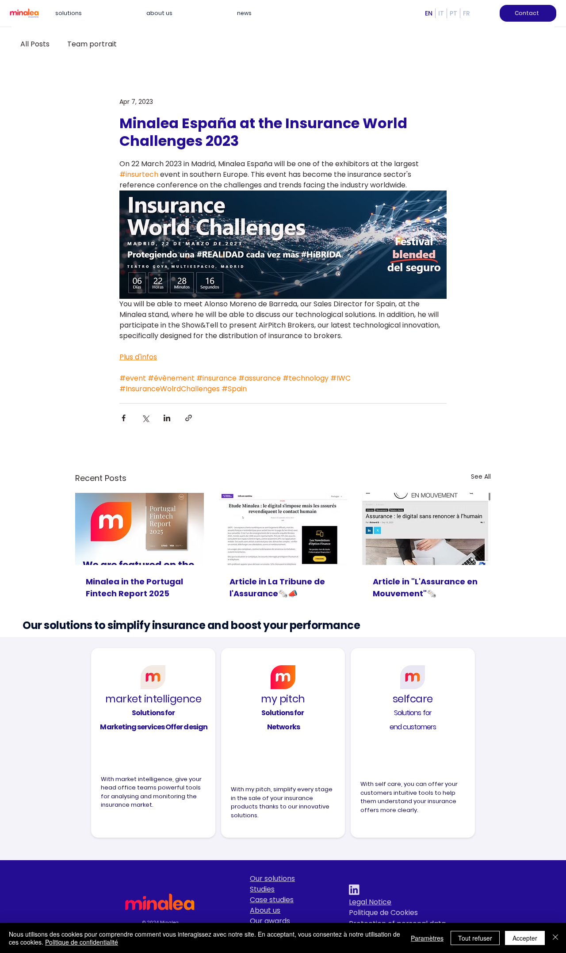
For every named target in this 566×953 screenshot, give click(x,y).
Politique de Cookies (383, 912)
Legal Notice (370, 902)
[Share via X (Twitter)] (145, 418)
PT (453, 13)
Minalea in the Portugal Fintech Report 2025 (134, 587)
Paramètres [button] (427, 938)
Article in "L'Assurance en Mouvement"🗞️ (425, 587)
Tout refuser (475, 938)
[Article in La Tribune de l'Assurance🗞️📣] (283, 529)
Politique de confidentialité (81, 942)
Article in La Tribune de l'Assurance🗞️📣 (277, 587)
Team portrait (92, 44)
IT (441, 13)
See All (481, 476)
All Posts (35, 44)
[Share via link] (188, 418)
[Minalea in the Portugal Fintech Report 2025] (139, 529)
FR (466, 13)
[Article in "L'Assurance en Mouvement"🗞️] (426, 529)
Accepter (524, 938)
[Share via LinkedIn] (167, 418)
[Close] (555, 938)
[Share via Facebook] (123, 418)
